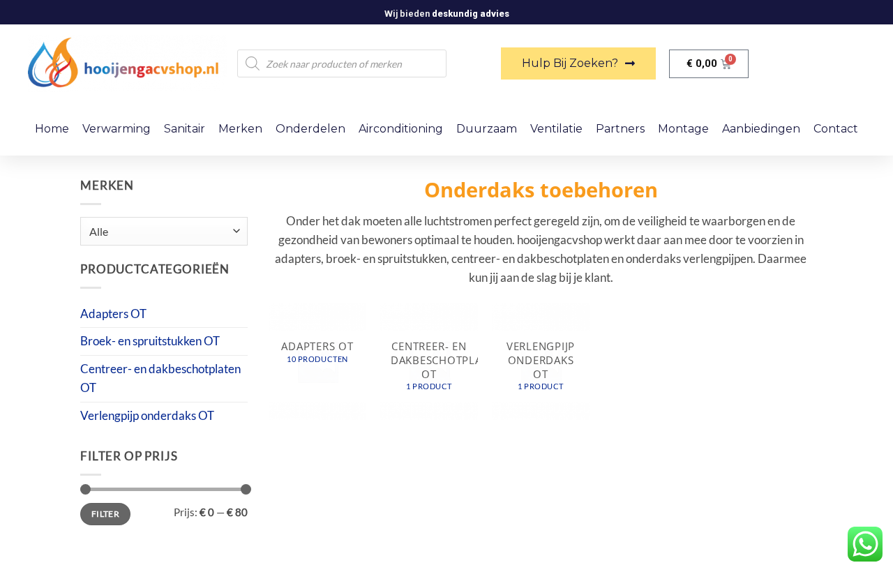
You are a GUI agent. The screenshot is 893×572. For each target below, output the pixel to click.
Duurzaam (486, 128)
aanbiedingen (761, 128)
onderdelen (310, 128)
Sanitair (184, 128)
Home (52, 128)
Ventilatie (556, 128)
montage (683, 128)
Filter (105, 514)
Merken (240, 128)
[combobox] (164, 231)
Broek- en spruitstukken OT (150, 340)
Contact (835, 128)
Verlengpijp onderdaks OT (147, 415)
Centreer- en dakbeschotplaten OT (160, 378)
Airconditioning (401, 128)
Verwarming (116, 128)
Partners (620, 128)
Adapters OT (113, 313)
